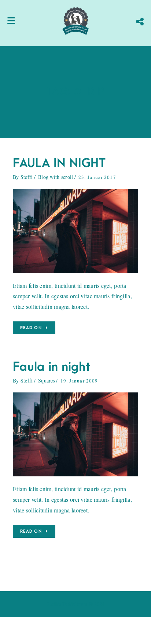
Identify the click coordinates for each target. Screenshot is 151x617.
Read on (31, 327)
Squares (46, 380)
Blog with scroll (55, 176)
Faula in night (51, 367)
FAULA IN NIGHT (59, 163)
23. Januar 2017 (97, 177)
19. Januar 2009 (79, 380)
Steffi (27, 176)
